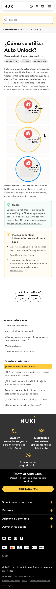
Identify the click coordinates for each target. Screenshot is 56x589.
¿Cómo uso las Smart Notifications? (23, 405)
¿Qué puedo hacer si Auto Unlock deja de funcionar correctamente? (25, 382)
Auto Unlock (27, 29)
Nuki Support (10, 29)
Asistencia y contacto (15, 518)
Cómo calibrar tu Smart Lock (19, 351)
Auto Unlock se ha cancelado (19, 331)
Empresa (7, 510)
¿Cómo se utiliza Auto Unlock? (20, 366)
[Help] (31, 6)
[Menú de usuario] (37, 6)
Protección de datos (11, 580)
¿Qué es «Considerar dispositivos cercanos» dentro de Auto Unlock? (27, 338)
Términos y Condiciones (24, 576)
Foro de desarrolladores (40, 580)
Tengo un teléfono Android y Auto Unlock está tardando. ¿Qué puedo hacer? (26, 391)
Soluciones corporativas (17, 502)
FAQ (39, 29)
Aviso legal (6, 576)
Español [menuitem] (6, 555)
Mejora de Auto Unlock (21, 246)
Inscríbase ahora (28, 488)
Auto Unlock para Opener (22, 255)
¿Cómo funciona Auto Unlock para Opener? (27, 399)
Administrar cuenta (14, 527)
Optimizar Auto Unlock (16, 325)
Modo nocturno (13, 346)
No (36, 298)
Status (24, 580)
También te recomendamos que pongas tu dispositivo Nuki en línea (26, 221)
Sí (23, 298)
